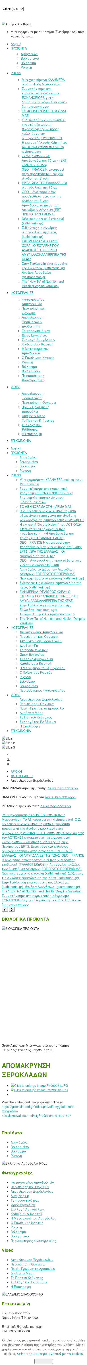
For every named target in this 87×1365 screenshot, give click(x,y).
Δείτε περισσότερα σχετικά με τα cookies (50, 1353)
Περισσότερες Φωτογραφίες (33, 1240)
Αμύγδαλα (19, 1142)
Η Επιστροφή (21, 1286)
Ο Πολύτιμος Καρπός (27, 1222)
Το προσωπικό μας (25, 1200)
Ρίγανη (16, 1155)
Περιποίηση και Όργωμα (30, 1187)
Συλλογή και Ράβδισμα (29, 1282)
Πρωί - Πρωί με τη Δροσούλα (33, 1268)
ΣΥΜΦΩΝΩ (43, 1361)
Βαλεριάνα (20, 1146)
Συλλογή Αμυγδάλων (27, 1209)
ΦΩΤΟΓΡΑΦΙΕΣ (22, 776)
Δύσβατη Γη (20, 1196)
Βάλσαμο (18, 1151)
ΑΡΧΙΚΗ (16, 771)
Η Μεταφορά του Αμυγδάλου (33, 1218)
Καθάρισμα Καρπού (26, 1213)
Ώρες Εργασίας (23, 1204)
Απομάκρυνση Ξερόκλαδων (32, 1191)
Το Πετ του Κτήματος (27, 1277)
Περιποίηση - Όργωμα (28, 1264)
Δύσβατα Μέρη (22, 1273)
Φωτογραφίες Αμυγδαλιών (32, 1182)
